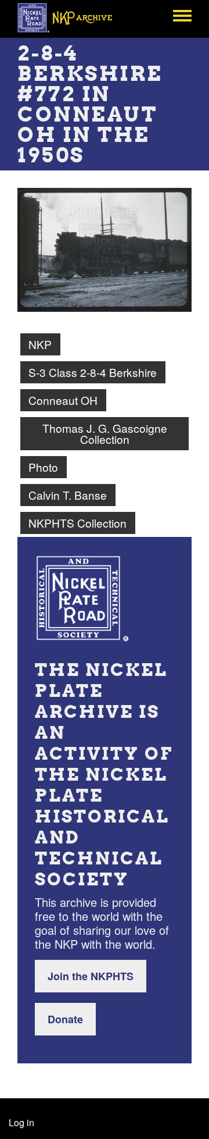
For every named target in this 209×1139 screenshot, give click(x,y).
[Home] (71, 17)
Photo (43, 467)
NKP (40, 344)
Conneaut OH (63, 400)
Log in (21, 1122)
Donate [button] (65, 1019)
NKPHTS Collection (77, 523)
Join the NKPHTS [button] (91, 976)
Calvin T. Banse (67, 495)
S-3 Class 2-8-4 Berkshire (92, 372)
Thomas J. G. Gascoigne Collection (104, 433)
